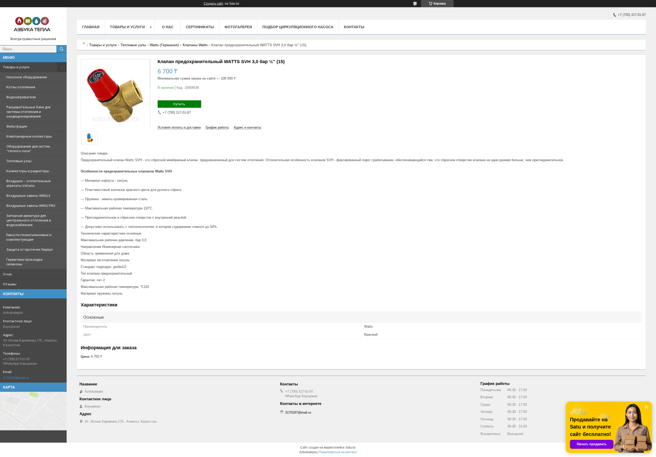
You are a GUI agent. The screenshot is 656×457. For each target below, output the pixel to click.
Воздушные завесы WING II (28, 195)
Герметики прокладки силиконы (24, 261)
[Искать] (61, 49)
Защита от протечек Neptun (29, 249)
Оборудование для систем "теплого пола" (28, 148)
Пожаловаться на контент (338, 452)
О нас (7, 274)
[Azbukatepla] (33, 24)
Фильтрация (16, 126)
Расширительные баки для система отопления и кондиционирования (28, 112)
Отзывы (9, 284)
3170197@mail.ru (16, 377)
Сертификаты (200, 27)
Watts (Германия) (164, 45)
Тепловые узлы (19, 161)
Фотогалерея (238, 27)
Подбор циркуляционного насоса (297, 27)
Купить (179, 104)
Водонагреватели (21, 97)
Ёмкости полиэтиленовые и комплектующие (29, 237)
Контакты (354, 27)
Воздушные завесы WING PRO (30, 205)
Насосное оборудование (26, 77)
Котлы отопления (20, 87)
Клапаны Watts (195, 45)
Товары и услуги (16, 67)
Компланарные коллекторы (29, 136)
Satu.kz (350, 447)
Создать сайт (213, 3)
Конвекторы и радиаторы (27, 171)
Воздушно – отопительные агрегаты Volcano (28, 183)
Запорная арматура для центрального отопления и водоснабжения (28, 220)
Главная (90, 27)
